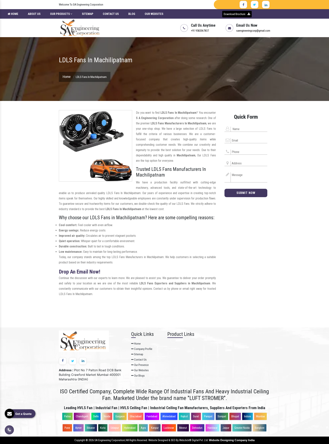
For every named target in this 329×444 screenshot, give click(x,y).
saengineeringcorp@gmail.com (253, 30)
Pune (67, 428)
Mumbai (260, 416)
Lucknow (169, 428)
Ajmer (78, 428)
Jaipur (226, 428)
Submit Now (245, 193)
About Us (34, 14)
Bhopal (235, 416)
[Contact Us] (9, 427)
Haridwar (212, 428)
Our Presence (141, 365)
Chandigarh (82, 416)
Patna (67, 416)
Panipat (208, 416)
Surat (196, 416)
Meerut (183, 428)
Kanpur (155, 428)
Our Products (60, 14)
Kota (102, 428)
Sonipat (222, 416)
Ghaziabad (135, 416)
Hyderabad (130, 428)
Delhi (96, 416)
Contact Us (111, 14)
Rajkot (184, 416)
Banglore (259, 428)
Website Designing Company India (232, 440)
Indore (247, 416)
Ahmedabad (169, 416)
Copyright (79, 440)
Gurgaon (120, 416)
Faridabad (152, 416)
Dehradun (197, 428)
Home (14, 14)
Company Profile (142, 349)
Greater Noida (242, 428)
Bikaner (91, 428)
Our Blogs (139, 375)
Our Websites (154, 14)
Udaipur (115, 428)
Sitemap (87, 14)
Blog (131, 14)
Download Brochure (235, 14)
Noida (107, 416)
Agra (143, 428)
